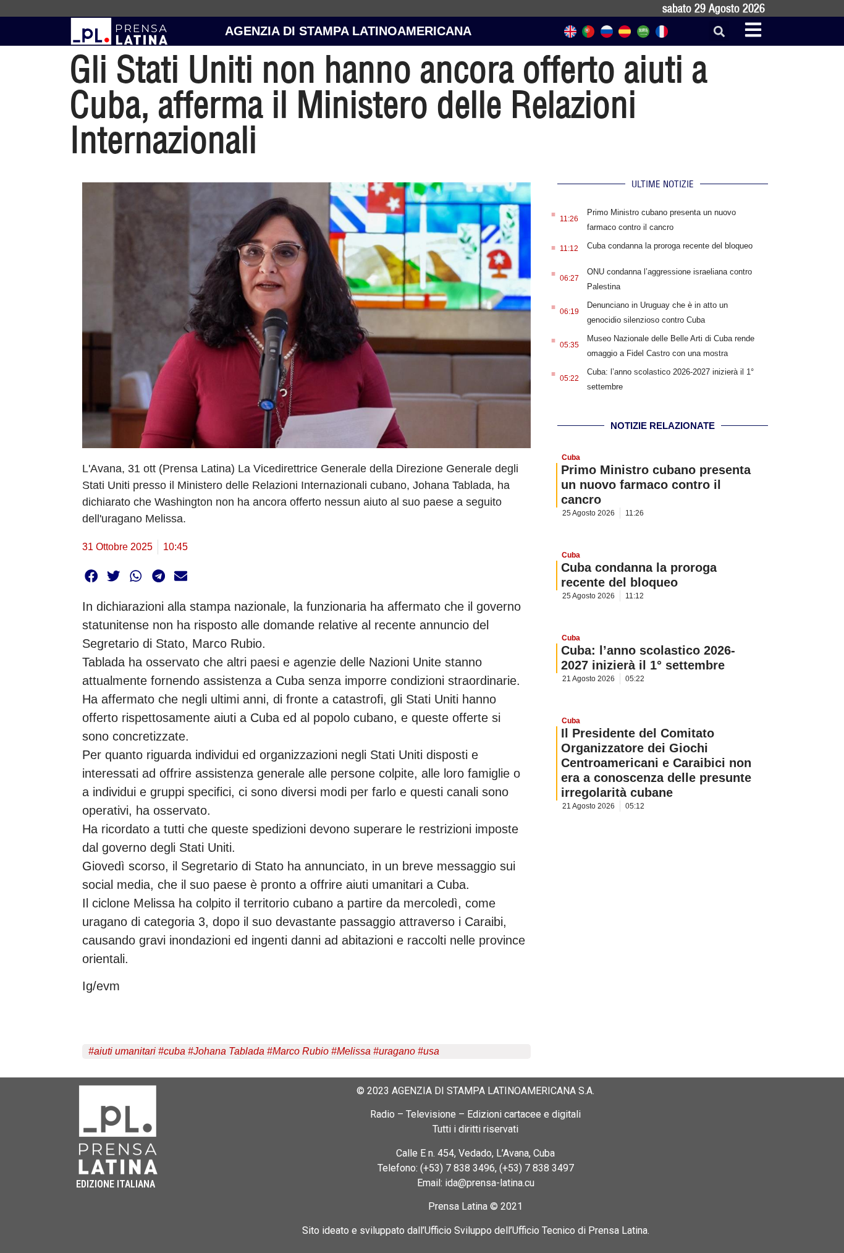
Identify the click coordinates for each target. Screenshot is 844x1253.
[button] (719, 31)
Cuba (571, 457)
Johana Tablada (228, 1051)
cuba (174, 1051)
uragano (397, 1051)
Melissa (354, 1051)
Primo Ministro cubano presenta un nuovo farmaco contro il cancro (656, 484)
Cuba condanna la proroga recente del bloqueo (670, 245)
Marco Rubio (300, 1051)
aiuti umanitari (125, 1051)
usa (431, 1051)
